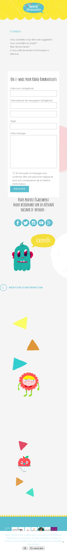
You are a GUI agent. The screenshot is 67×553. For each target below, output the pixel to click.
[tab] (33, 287)
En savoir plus (36, 548)
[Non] (63, 542)
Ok (25, 548)
